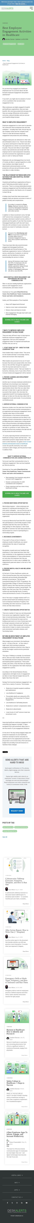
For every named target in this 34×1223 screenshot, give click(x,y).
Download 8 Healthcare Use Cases (17, 321)
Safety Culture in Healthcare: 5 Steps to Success (15, 1083)
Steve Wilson (11, 889)
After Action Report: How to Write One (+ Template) (16, 931)
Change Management (9, 831)
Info (16, 1183)
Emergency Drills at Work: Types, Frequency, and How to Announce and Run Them (16, 980)
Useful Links (16, 1175)
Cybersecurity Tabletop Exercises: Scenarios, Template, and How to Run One (16, 882)
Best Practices (8, 827)
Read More (26, 903)
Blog (8, 60)
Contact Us (16, 1197)
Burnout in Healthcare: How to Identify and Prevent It (16, 1032)
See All (4, 837)
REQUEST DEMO (17, 811)
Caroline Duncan (10, 39)
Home (4, 60)
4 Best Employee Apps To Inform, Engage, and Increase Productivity (17, 1134)
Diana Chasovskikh (15, 1142)
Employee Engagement (9, 44)
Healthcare (21, 44)
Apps (16, 1190)
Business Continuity (21, 827)
